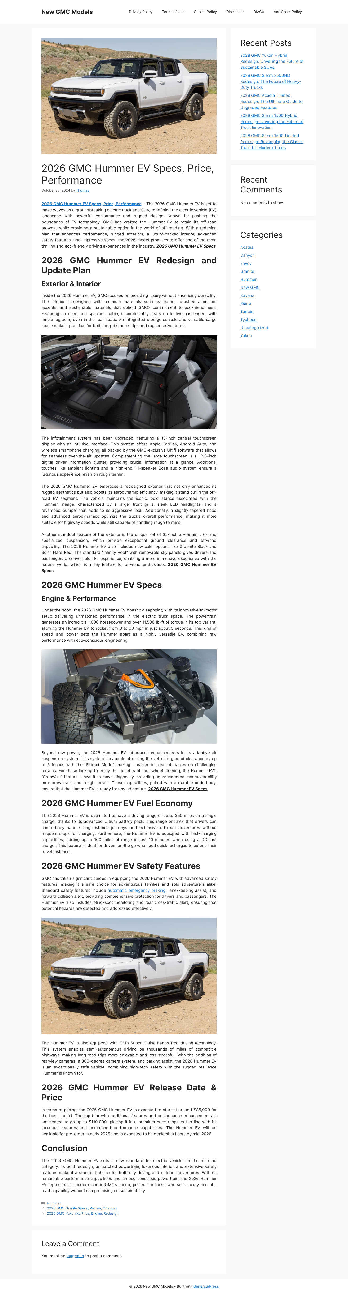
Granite (247, 271)
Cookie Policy (205, 11)
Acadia (247, 247)
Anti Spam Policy (288, 11)
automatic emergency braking (136, 890)
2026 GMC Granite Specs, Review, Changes (82, 1208)
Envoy (246, 263)
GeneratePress (206, 1286)
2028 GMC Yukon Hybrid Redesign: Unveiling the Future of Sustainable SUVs (271, 61)
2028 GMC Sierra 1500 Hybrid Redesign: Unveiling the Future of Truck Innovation (271, 121)
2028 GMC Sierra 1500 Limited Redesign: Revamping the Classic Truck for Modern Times (271, 141)
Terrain (247, 311)
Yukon (246, 335)
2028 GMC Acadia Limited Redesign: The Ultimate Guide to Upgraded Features (271, 101)
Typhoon (248, 319)
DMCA (259, 11)
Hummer (54, 1203)
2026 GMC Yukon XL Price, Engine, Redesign (82, 1213)
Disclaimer (235, 11)
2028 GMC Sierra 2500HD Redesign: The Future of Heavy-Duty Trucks (270, 81)
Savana (247, 295)
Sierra (245, 303)
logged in (75, 1255)
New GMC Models (67, 11)
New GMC (250, 287)
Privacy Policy (140, 11)
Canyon (247, 255)
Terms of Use (173, 11)
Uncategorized (254, 327)
